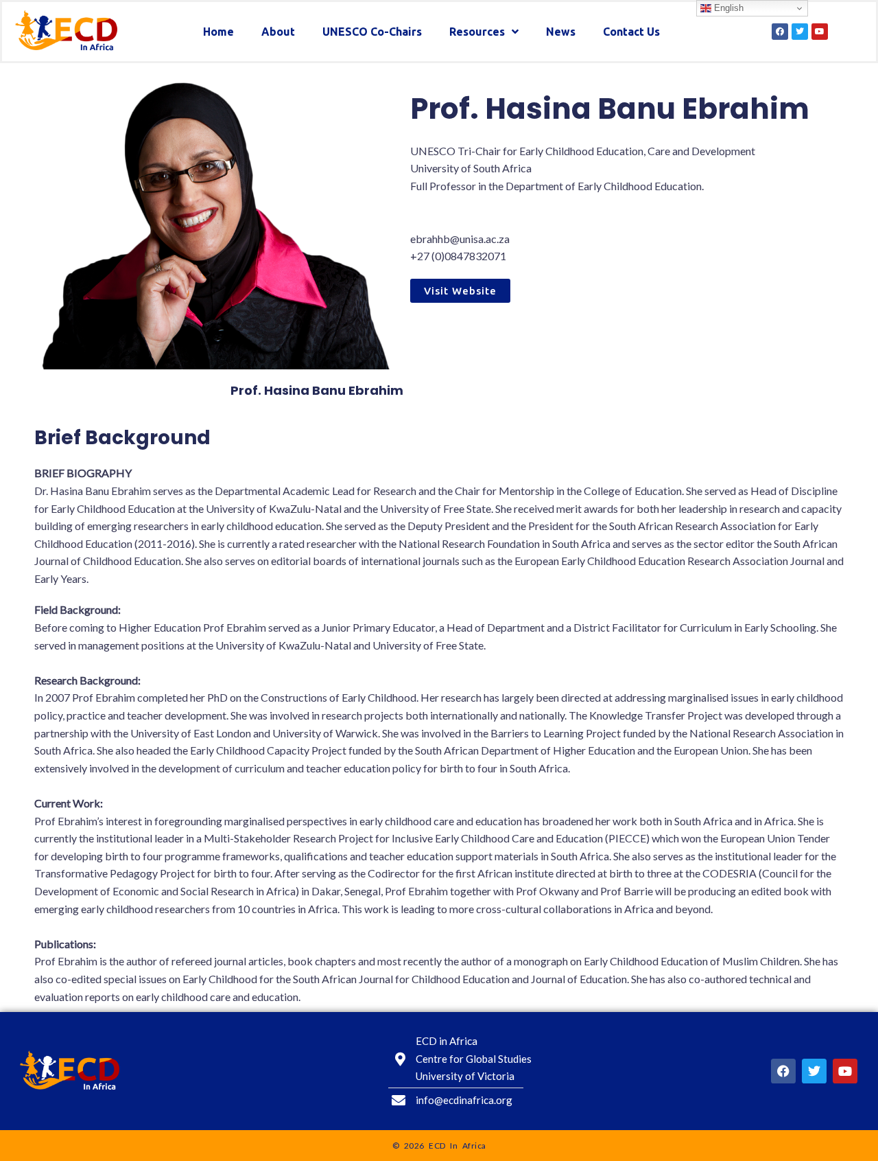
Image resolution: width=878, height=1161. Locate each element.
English (727, 8)
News (561, 31)
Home (218, 31)
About (278, 31)
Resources (477, 31)
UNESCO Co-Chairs (372, 31)
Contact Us (631, 31)
